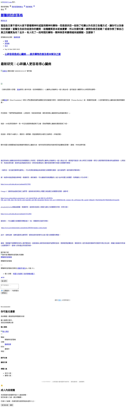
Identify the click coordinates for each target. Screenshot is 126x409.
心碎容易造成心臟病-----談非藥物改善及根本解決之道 (33, 54)
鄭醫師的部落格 (12, 15)
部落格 (7, 43)
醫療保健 (17, 37)
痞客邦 (19, 268)
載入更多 (4, 281)
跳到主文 (4, 20)
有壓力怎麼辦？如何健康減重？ (24, 274)
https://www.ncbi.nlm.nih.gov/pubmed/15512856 (16, 214)
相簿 (6, 41)
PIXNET (48, 381)
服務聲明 (81, 381)
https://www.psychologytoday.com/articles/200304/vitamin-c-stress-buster (24, 228)
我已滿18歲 (5, 405)
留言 (24, 268)
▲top (2, 277)
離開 (11, 405)
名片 (6, 46)
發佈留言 (4, 293)
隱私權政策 (74, 381)
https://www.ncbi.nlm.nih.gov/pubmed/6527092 (16, 184)
